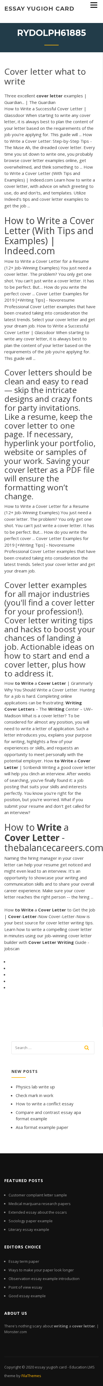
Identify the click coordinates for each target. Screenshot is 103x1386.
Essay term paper (24, 1261)
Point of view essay (25, 1287)
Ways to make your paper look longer (41, 1270)
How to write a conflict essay (45, 1104)
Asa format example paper (42, 1127)
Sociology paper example (31, 1220)
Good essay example (27, 1295)
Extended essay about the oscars (38, 1212)
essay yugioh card (39, 8)
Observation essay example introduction (44, 1278)
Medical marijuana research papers (40, 1203)
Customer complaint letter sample (38, 1195)
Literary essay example (29, 1229)
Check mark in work (34, 1095)
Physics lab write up (35, 1087)
